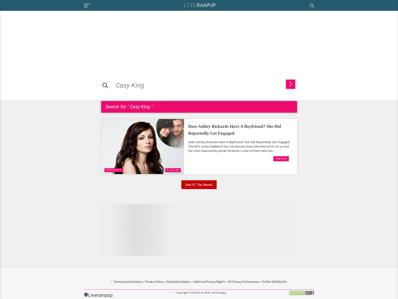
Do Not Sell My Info (274, 281)
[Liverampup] (200, 5)
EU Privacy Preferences (243, 281)
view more (281, 158)
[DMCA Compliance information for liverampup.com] (301, 294)
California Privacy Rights (209, 281)
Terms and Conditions (127, 281)
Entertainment (113, 169)
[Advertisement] (35, 40)
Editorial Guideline (178, 281)
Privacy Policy (154, 281)
